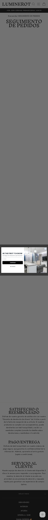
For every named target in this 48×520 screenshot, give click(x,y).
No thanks (12, 266)
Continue (12, 262)
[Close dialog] (45, 249)
